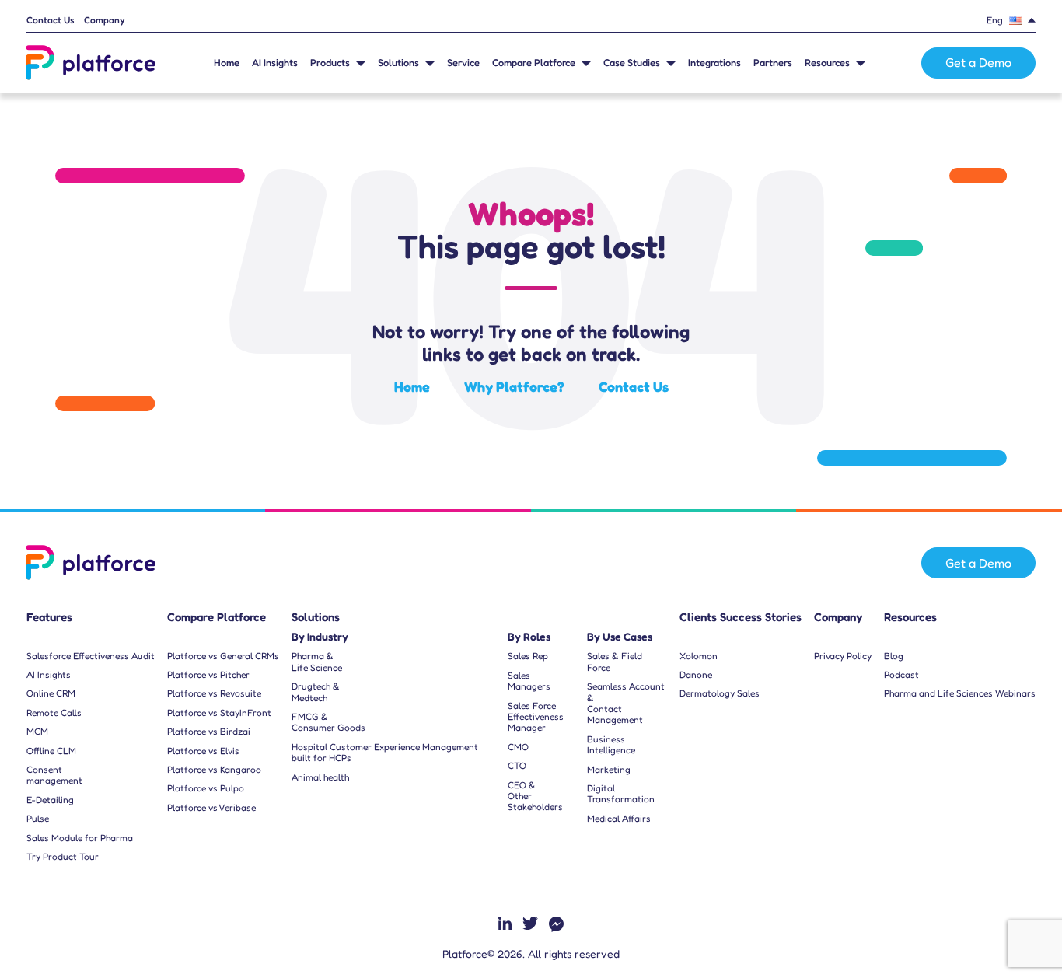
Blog (893, 656)
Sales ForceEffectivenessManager (536, 717)
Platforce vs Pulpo (205, 788)
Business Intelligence (611, 745)
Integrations (714, 62)
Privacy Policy (843, 656)
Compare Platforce (533, 62)
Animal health (320, 777)
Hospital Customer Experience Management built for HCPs (385, 752)
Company (104, 20)
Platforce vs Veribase (211, 807)
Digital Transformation (621, 794)
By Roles (529, 636)
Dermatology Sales (719, 693)
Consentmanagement (54, 775)
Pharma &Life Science (317, 661)
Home (226, 62)
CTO (517, 765)
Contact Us (50, 20)
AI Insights (275, 62)
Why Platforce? (514, 386)
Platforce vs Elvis (203, 751)
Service (463, 62)
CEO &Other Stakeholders (535, 796)
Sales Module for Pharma (79, 838)
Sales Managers (529, 681)
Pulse (37, 818)
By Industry (320, 636)
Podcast (901, 674)
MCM (37, 731)
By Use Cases (619, 636)
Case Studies (631, 62)
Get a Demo (978, 62)
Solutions (398, 62)
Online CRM (50, 693)
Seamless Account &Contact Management (626, 703)
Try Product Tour (62, 856)
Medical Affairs (619, 818)
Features (49, 617)
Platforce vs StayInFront (219, 712)
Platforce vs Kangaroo (214, 769)
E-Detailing (50, 800)
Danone (695, 674)
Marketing (609, 769)
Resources (827, 62)
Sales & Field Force (614, 661)
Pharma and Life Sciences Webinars (960, 693)
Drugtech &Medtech (316, 692)
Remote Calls (54, 712)
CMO (518, 747)
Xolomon (698, 656)
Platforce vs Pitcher (208, 674)
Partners (772, 62)
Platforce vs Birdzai (208, 731)
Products (330, 62)
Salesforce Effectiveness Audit (90, 656)
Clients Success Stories (740, 617)
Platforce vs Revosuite (214, 693)
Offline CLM (51, 751)
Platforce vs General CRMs (223, 656)
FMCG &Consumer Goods (328, 722)
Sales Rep (528, 656)
